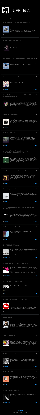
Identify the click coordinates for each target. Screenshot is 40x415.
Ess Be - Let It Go (8, 372)
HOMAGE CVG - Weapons (11, 245)
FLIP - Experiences (9, 335)
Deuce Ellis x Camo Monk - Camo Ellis (15, 263)
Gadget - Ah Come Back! (11, 390)
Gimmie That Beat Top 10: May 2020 (15, 299)
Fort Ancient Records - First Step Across (16, 171)
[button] (36, 22)
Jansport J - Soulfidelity (11, 115)
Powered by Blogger (20, 410)
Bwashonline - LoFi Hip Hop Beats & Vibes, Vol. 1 (19, 59)
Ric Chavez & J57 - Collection (12, 281)
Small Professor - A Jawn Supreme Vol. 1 (16, 22)
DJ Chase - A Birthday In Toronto (13, 227)
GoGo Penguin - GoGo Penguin (13, 189)
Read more (35, 34)
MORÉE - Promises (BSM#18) (12, 40)
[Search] (38, 2)
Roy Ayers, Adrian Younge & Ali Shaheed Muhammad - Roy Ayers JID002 (16, 152)
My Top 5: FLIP (7, 317)
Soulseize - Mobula (9, 133)
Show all (36, 18)
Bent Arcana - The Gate (10, 354)
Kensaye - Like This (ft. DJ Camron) (14, 77)
